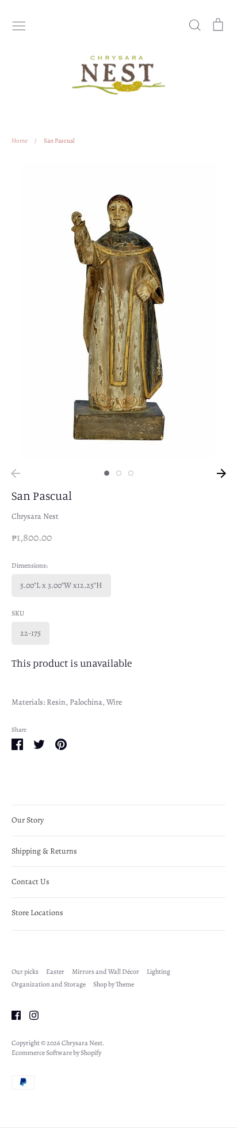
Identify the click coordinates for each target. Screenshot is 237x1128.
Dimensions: (30, 565)
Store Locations (37, 912)
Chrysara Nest (35, 516)
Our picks (25, 971)
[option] (118, 310)
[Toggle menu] (19, 24)
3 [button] (130, 473)
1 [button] (106, 473)
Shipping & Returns (44, 851)
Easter (55, 971)
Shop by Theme (113, 984)
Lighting (158, 971)
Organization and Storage (49, 984)
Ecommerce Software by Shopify (56, 1052)
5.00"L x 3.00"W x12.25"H (61, 585)
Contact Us (30, 881)
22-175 (30, 633)
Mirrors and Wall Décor (105, 971)
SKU (18, 613)
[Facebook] (12, 1014)
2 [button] (118, 473)
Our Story (28, 820)
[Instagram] (30, 1014)
